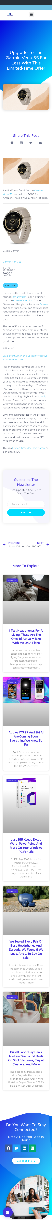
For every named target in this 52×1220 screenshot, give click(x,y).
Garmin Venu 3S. (22, 300)
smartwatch (20, 296)
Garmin (43, 304)
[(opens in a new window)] (17, 243)
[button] (31, 14)
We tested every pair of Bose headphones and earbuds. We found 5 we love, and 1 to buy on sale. (26, 950)
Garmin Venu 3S (12, 261)
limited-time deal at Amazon (28, 448)
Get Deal (10, 285)
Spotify (42, 396)
